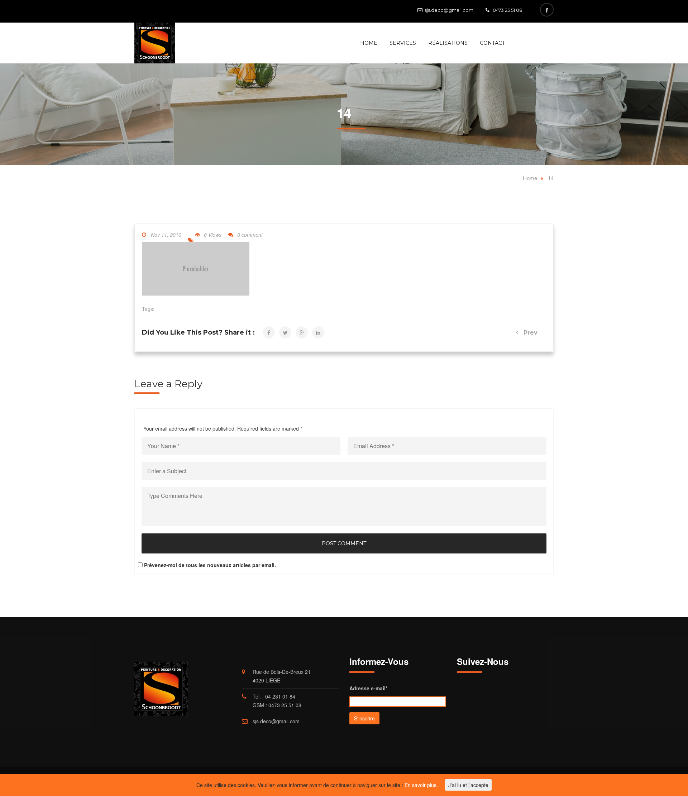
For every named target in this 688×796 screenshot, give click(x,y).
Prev (528, 332)
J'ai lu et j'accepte (468, 784)
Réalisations (448, 43)
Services (403, 43)
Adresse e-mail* (368, 688)
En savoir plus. (421, 784)
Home (368, 43)
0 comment (250, 234)
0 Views (212, 234)
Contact (492, 43)
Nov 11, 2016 (166, 234)
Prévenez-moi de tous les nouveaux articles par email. (210, 565)
